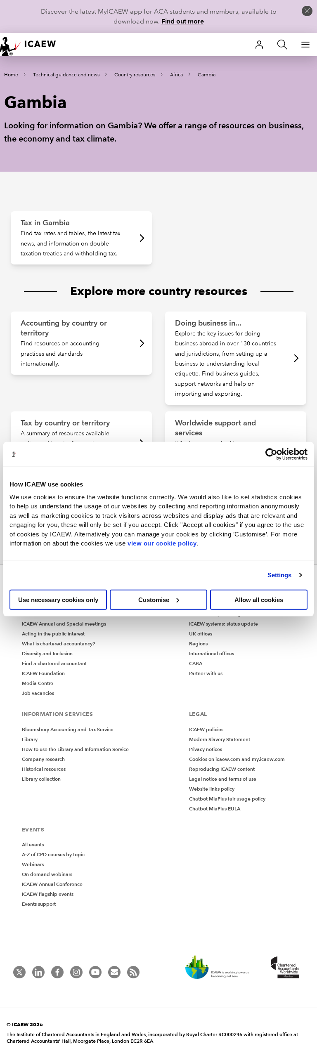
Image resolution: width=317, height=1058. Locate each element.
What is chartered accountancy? (58, 643)
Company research (43, 759)
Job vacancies (38, 693)
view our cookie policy (162, 543)
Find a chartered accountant (54, 663)
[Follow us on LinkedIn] (38, 972)
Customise (153, 599)
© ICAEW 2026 (25, 1024)
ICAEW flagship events (47, 894)
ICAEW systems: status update (223, 624)
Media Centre (37, 683)
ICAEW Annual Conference (52, 884)
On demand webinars (47, 874)
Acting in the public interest (53, 634)
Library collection (41, 779)
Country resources (134, 75)
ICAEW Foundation (43, 673)
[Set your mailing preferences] (114, 972)
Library (30, 739)
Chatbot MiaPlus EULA (214, 808)
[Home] (33, 44)
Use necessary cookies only (58, 599)
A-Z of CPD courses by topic (53, 854)
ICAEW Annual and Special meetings (64, 624)
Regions (198, 643)
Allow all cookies (258, 599)
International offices (211, 653)
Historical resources (44, 769)
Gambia (206, 75)
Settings (279, 575)
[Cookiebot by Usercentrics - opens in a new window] (271, 454)
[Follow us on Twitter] (19, 972)
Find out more (182, 21)
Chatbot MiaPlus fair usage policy (227, 799)
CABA (195, 663)
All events (33, 844)
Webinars (33, 864)
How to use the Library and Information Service (75, 749)
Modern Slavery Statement (219, 739)
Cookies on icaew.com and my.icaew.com (237, 759)
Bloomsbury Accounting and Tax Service (68, 729)
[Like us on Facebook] (57, 972)
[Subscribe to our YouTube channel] (95, 972)
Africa (176, 75)
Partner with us (205, 673)
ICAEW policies (206, 729)
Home (11, 75)
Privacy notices (205, 749)
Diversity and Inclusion (47, 653)
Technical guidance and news (66, 75)
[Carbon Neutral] (221, 968)
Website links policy (211, 789)
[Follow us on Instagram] (76, 972)
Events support (39, 904)
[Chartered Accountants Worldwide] (284, 968)
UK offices (200, 634)
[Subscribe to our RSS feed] (133, 972)
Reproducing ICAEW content (222, 769)
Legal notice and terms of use (222, 779)
